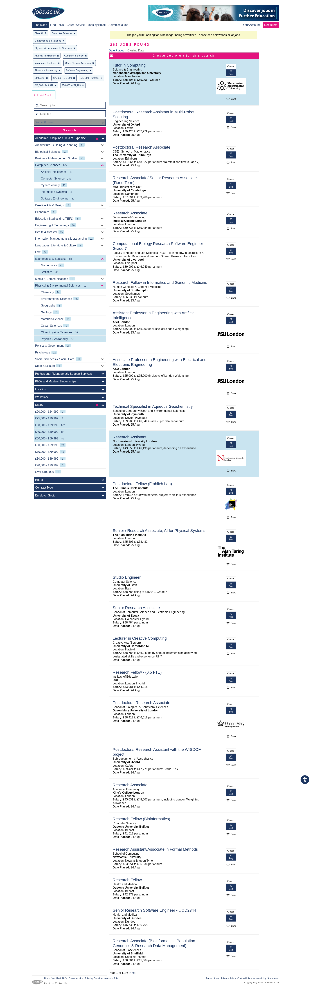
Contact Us (61, 983)
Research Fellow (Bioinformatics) (141, 819)
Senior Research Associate (136, 607)
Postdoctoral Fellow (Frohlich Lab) (142, 484)
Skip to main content (14, 3)
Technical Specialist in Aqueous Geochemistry (153, 406)
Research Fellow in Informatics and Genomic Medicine (160, 282)
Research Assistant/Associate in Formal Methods (155, 849)
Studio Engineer (127, 577)
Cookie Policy (244, 978)
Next (132, 972)
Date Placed (117, 50)
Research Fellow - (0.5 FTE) (137, 672)
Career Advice (76, 24)
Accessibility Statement (265, 978)
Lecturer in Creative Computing (140, 638)
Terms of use (212, 978)
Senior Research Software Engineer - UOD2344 (154, 910)
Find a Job (40, 24)
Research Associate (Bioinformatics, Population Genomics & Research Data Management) (154, 943)
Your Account (251, 24)
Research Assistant (129, 437)
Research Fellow (127, 880)
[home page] (48, 13)
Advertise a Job (118, 24)
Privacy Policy (228, 978)
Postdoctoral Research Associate (141, 147)
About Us (49, 983)
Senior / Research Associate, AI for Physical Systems (159, 530)
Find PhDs (57, 24)
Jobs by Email (97, 24)
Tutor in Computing (129, 65)
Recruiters (270, 24)
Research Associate (130, 213)
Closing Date (135, 50)
